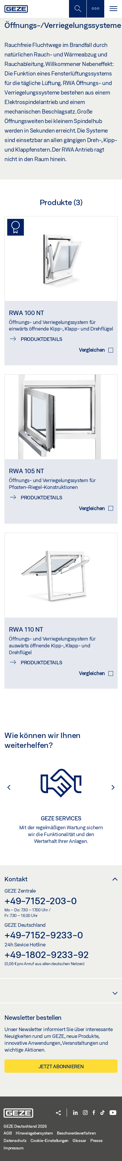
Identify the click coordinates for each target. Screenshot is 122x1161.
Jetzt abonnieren (61, 1066)
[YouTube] (112, 1113)
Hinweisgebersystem (34, 1133)
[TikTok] (102, 1113)
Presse (96, 1140)
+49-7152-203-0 (40, 900)
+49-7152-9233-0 (43, 934)
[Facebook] (94, 1113)
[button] (5, 787)
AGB (8, 1133)
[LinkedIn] (75, 1113)
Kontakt (16, 878)
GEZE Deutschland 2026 (25, 1126)
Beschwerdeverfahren (76, 1133)
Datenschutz (15, 1140)
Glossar (79, 1140)
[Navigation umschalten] (113, 9)
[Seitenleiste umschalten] (95, 9)
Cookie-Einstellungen (49, 1140)
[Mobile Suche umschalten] (77, 9)
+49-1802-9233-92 (46, 954)
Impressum (14, 1148)
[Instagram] (85, 1113)
